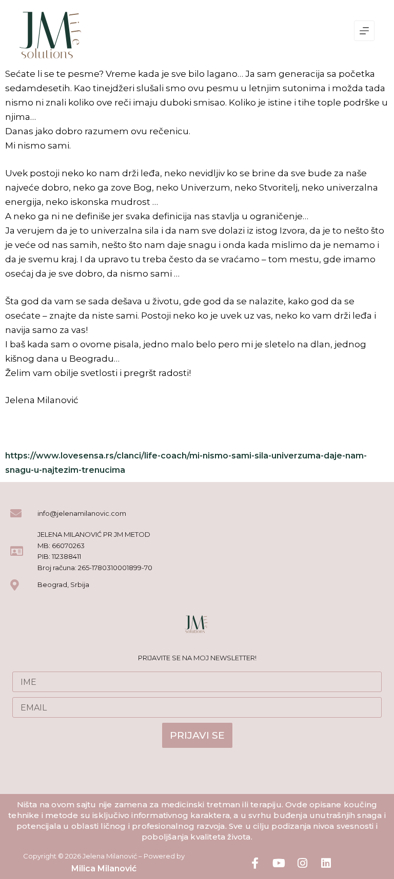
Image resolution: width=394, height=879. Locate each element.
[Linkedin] (325, 863)
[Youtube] (278, 863)
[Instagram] (302, 863)
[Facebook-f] (255, 863)
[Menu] (364, 30)
